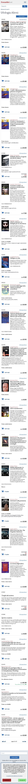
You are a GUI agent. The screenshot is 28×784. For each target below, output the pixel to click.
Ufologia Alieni (23, 19)
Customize (7, 780)
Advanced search (5, 9)
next (24, 741)
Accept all (22, 780)
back (4, 741)
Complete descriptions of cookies (14, 776)
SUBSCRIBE (14, 757)
